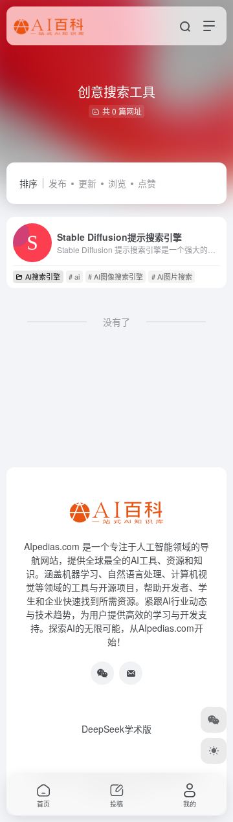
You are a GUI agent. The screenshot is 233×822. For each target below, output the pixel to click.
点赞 (147, 183)
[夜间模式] (214, 751)
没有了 (116, 321)
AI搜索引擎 (42, 276)
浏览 (117, 183)
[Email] (130, 673)
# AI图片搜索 (171, 276)
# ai (74, 276)
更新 (87, 183)
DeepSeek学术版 (116, 728)
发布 (58, 183)
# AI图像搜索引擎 (115, 276)
